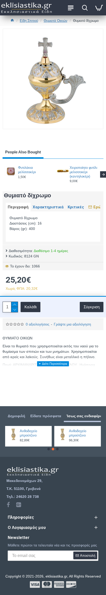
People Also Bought (23, 152)
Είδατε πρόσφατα (45, 416)
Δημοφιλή (16, 416)
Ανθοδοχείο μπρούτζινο (28, 433)
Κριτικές (76, 207)
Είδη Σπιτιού (29, 21)
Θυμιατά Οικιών (55, 21)
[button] (48, 449)
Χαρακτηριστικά (48, 207)
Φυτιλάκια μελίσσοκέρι (27, 170)
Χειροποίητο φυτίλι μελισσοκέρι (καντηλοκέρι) (83, 172)
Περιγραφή (18, 207)
